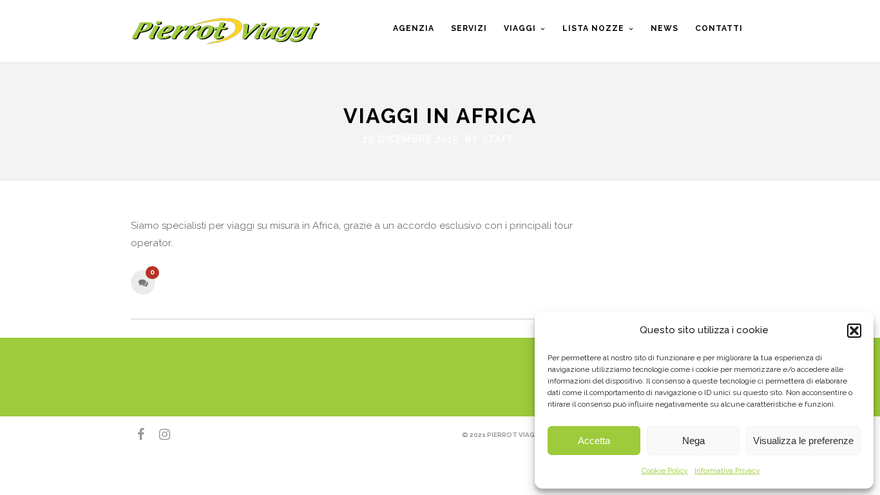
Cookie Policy (665, 470)
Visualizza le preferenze (803, 440)
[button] (854, 330)
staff (499, 139)
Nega (693, 440)
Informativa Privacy (727, 470)
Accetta (594, 440)
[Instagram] (159, 434)
